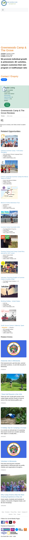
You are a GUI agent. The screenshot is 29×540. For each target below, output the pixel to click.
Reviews (3, 116)
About (3, 512)
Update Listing (7, 104)
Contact (18, 514)
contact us (7, 99)
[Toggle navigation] (3, 9)
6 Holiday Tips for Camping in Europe (13, 428)
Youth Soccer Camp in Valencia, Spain (12, 325)
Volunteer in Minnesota (8, 461)
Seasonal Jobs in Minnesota (10, 361)
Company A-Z (24, 512)
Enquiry (4, 79)
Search (19, 512)
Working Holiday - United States (10, 301)
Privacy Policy (14, 512)
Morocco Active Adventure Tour (10, 202)
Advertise (11, 514)
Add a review (9, 116)
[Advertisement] (14, 26)
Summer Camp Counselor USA (10, 227)
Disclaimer (7, 512)
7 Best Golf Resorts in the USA (11, 394)
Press (15, 514)
